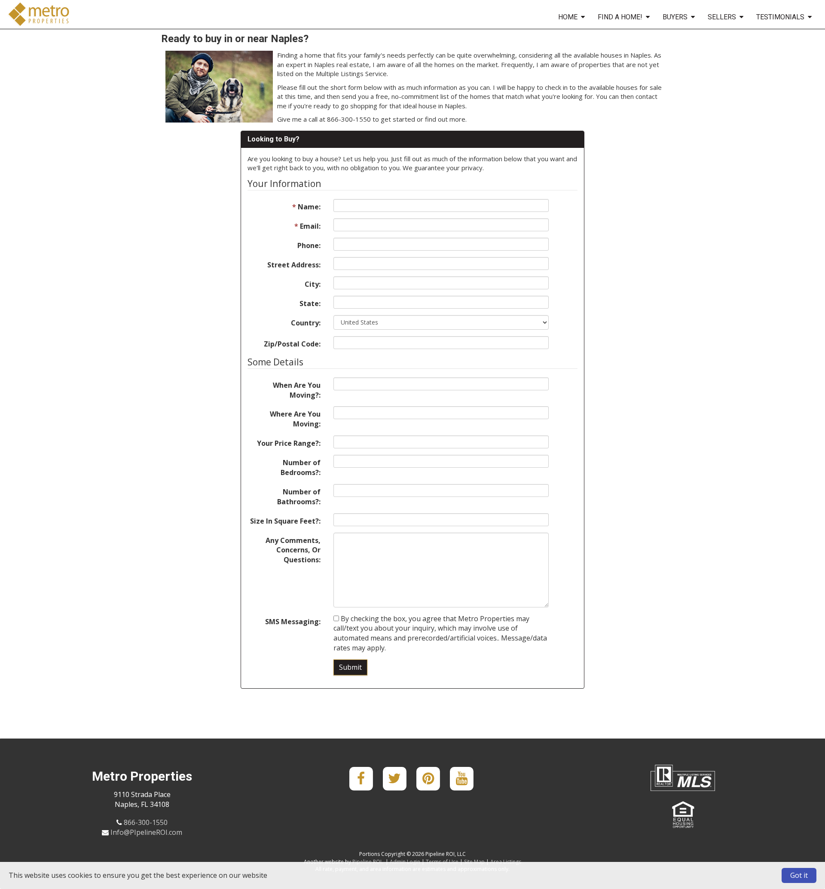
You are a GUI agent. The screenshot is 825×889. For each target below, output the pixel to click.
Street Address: (294, 265)
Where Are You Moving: (295, 419)
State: (310, 303)
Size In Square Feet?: (285, 521)
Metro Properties (37, 14)
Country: (306, 323)
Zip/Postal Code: (292, 344)
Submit (350, 667)
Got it (799, 875)
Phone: (309, 245)
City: (313, 284)
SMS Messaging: (293, 621)
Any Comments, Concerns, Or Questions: (293, 550)
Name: (306, 207)
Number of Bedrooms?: (301, 467)
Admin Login (405, 861)
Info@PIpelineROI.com (146, 832)
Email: (307, 226)
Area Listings (505, 861)
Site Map (474, 861)
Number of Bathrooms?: (299, 496)
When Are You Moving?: (297, 390)
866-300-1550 (146, 822)
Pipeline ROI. (367, 861)
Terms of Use (442, 861)
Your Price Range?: (289, 443)
